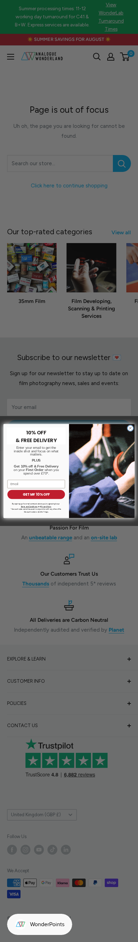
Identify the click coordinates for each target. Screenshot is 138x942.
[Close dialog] (130, 428)
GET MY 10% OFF (36, 494)
